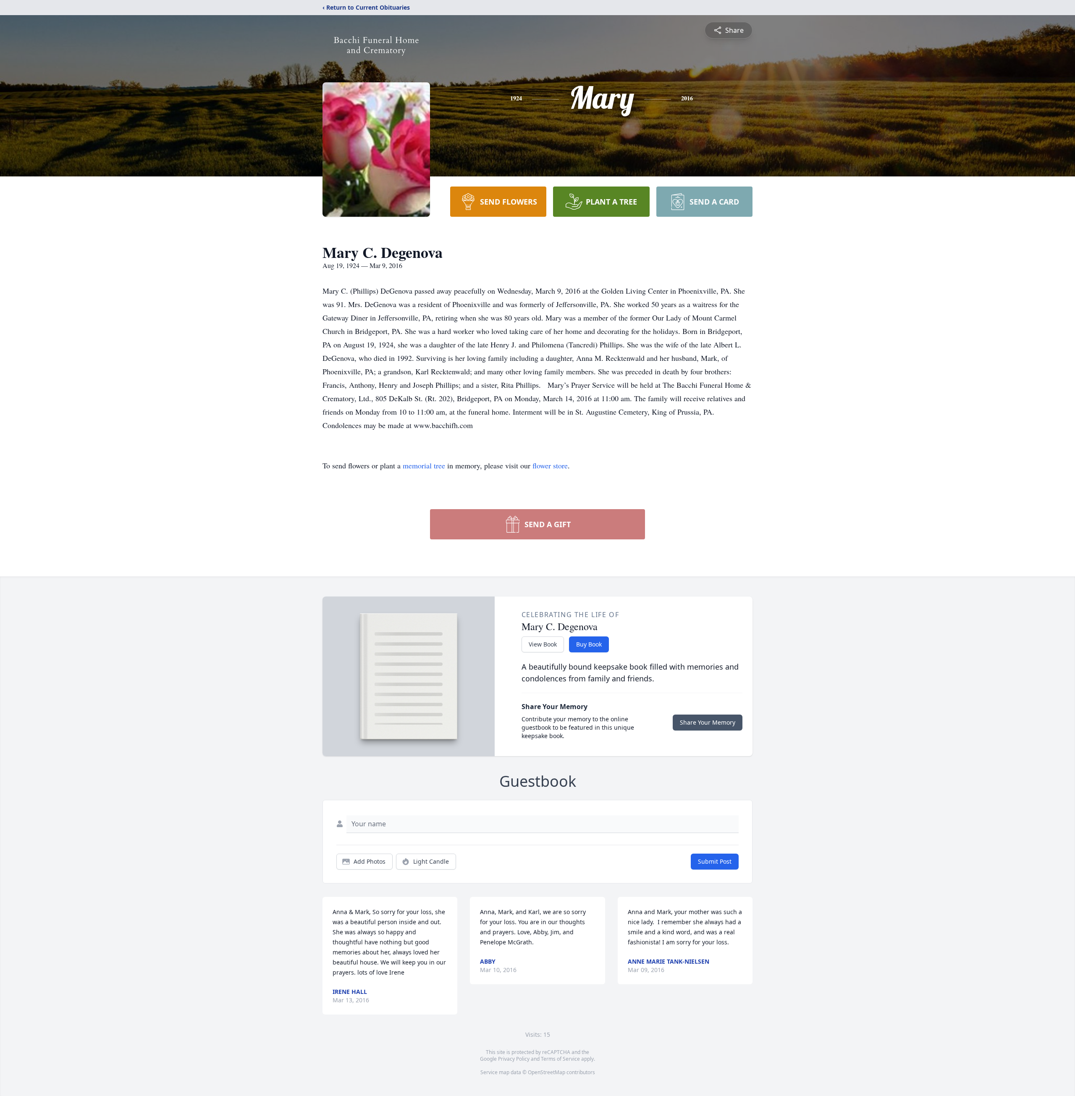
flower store (550, 465)
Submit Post (715, 861)
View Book (543, 644)
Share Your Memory (707, 722)
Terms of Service (560, 1058)
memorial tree (424, 465)
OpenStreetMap (546, 1072)
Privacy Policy (514, 1058)
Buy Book (589, 644)
